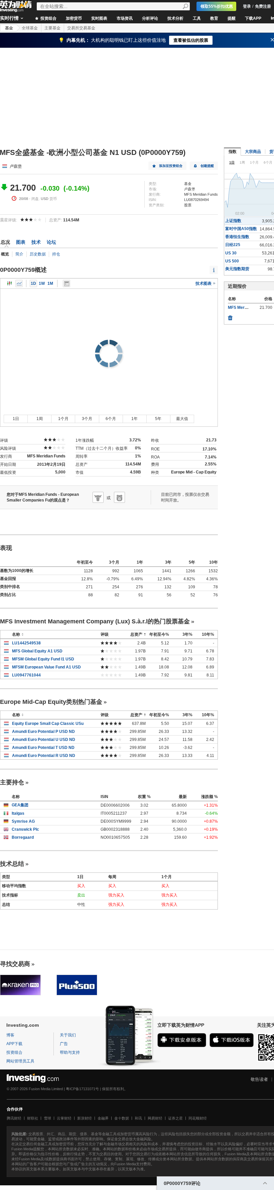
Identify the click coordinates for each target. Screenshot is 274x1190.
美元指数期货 (237, 268)
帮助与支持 (70, 1052)
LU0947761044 (26, 675)
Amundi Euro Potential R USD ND (43, 755)
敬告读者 (259, 1079)
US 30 (231, 253)
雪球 (47, 1118)
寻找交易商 (15, 964)
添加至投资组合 (170, 166)
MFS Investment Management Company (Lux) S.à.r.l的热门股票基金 (95, 621)
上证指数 (233, 220)
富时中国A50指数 (241, 228)
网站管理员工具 (20, 1061)
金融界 (103, 1118)
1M (50, 283)
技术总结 (12, 863)
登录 (247, 6)
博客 (10, 1035)
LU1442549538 (26, 643)
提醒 (232, 18)
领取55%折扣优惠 (216, 6)
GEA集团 (20, 805)
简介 (19, 254)
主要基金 (52, 28)
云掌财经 (64, 1118)
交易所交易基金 (81, 28)
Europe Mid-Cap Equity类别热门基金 (51, 702)
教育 (214, 18)
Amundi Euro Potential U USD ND (43, 739)
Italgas (18, 813)
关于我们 (68, 1035)
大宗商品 (253, 151)
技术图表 (204, 283)
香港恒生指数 (237, 236)
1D (33, 283)
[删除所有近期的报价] (230, 316)
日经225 (232, 244)
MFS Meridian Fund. (246, 307)
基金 (9, 28)
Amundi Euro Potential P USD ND (43, 731)
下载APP (253, 18)
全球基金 (30, 28)
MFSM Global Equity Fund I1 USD (43, 659)
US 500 (232, 261)
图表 (20, 242)
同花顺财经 (197, 1118)
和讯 (138, 1118)
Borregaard (23, 837)
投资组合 (47, 18)
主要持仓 (12, 782)
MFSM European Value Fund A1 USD (46, 667)
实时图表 (99, 18)
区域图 (19, 283)
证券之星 (175, 1118)
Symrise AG (23, 821)
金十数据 (121, 1118)
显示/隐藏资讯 (66, 283)
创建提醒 (207, 166)
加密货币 (74, 18)
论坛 (51, 242)
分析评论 (150, 18)
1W (42, 283)
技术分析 (175, 18)
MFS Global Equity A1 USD (37, 651)
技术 (36, 242)
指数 (233, 151)
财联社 (32, 1118)
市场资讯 (125, 18)
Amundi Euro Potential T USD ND (43, 747)
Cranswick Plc (25, 829)
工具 (197, 18)
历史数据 (38, 254)
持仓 (56, 254)
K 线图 (9, 283)
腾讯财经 (14, 1118)
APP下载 (14, 1043)
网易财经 (155, 1118)
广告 (64, 1043)
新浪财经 (84, 1118)
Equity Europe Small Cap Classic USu (48, 723)
